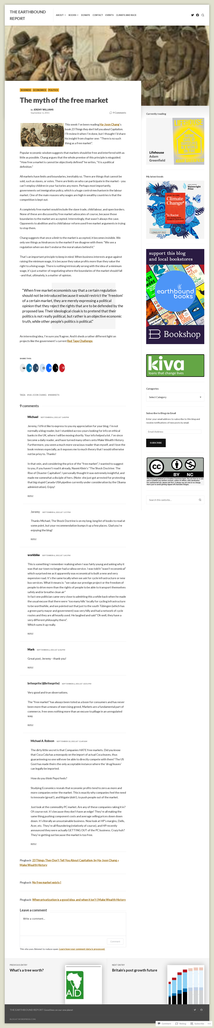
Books (72, 15)
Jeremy (35, 512)
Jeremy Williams (43, 109)
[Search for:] (171, 500)
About (60, 15)
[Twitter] (192, 15)
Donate (85, 15)
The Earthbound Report (27, 1009)
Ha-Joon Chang (109, 124)
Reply (30, 496)
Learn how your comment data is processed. (82, 949)
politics (53, 90)
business (26, 90)
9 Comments (119, 113)
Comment (115, 941)
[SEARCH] (202, 15)
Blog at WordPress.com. (23, 1019)
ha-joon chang (37, 395)
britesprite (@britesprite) (44, 683)
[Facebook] (197, 15)
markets (54, 395)
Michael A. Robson (42, 741)
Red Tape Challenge (79, 341)
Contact (98, 15)
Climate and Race (126, 15)
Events (109, 15)
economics (39, 90)
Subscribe (156, 443)
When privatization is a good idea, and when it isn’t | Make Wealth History (79, 899)
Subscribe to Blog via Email (161, 413)
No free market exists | (46, 882)
